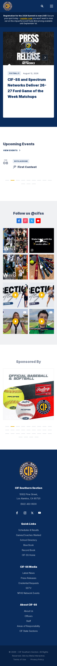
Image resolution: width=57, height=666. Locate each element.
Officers (29, 616)
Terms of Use (19, 659)
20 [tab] (12, 433)
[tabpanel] (28, 394)
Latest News (28, 573)
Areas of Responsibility (28, 626)
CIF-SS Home (28, 555)
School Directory (28, 540)
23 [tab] (28, 433)
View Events (10, 150)
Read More (28, 48)
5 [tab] (28, 426)
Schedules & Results (28, 530)
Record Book (28, 550)
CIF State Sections (28, 631)
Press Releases (28, 578)
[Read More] (28, 48)
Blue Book (28, 545)
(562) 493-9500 (28, 504)
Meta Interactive (37, 655)
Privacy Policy (37, 659)
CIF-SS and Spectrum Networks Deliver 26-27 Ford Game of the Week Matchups (27, 88)
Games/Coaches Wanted (28, 535)
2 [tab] (12, 426)
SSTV (28, 588)
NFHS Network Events (28, 593)
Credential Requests (28, 583)
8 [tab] (44, 426)
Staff (28, 621)
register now (26, 18)
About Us (28, 611)
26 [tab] (44, 433)
